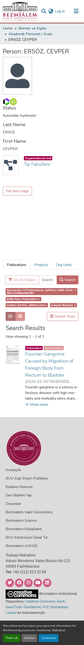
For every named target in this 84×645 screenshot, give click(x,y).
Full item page (17, 191)
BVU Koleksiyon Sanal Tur (27, 537)
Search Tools (64, 316)
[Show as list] (10, 316)
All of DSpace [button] (24, 279)
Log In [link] (60, 11)
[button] (20, 11)
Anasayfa (13, 470)
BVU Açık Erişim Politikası (27, 478)
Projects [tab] (41, 264)
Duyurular (13, 504)
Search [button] (69, 279)
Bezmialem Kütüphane (24, 529)
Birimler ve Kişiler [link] (32, 28)
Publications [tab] (16, 264)
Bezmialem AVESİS (22, 546)
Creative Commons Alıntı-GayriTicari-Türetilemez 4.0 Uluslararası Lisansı (37, 607)
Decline (29, 638)
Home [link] (8, 28)
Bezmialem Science (21, 520)
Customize (48, 638)
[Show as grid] (20, 316)
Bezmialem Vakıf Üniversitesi (29, 512)
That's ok (12, 638)
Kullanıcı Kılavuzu (19, 487)
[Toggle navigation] (76, 11)
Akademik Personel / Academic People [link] (31, 34)
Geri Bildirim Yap (19, 495)
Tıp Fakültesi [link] (37, 164)
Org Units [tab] (64, 264)
